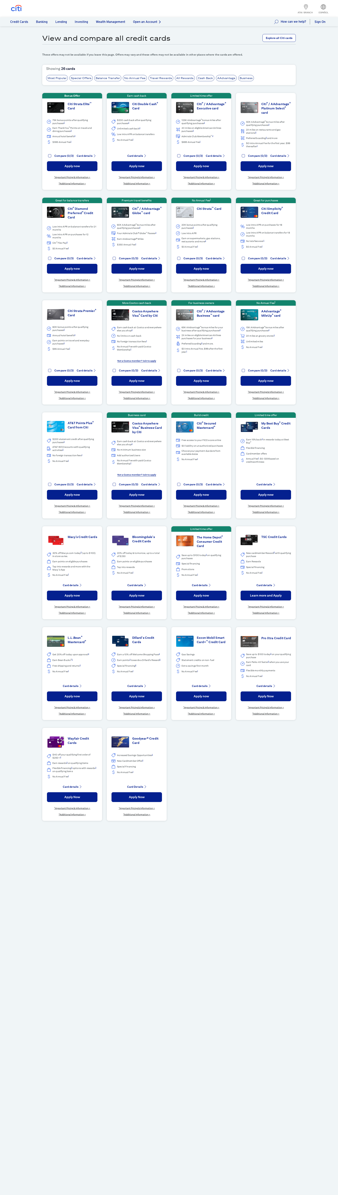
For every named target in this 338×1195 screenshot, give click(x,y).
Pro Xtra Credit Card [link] (276, 638)
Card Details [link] (135, 786)
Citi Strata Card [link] (209, 209)
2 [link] (64, 123)
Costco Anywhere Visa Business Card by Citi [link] (147, 428)
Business (246, 78)
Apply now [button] (72, 166)
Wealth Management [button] (110, 22)
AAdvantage (226, 78)
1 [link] (257, 146)
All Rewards (184, 78)
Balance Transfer (108, 78)
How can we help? (293, 21)
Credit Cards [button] (19, 22)
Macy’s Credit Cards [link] (82, 537)
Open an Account (145, 22)
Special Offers (81, 78)
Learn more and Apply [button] (266, 595)
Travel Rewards (161, 78)
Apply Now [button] (266, 696)
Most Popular (57, 78)
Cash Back (205, 78)
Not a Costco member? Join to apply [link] (136, 360)
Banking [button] (42, 22)
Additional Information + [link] (73, 183)
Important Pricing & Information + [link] (72, 177)
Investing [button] (81, 22)
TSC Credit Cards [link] (274, 537)
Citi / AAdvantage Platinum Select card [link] (276, 108)
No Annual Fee (135, 78)
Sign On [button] (320, 22)
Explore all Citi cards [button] (279, 38)
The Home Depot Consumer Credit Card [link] (210, 541)
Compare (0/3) (64, 155)
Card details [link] (85, 155)
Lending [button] (61, 22)
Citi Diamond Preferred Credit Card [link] (80, 213)
